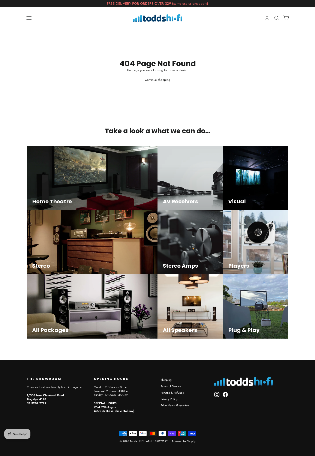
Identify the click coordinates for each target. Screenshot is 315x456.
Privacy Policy (169, 399)
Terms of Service (171, 386)
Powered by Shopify (183, 441)
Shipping (166, 380)
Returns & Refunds (172, 393)
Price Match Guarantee (175, 405)
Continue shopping (157, 80)
